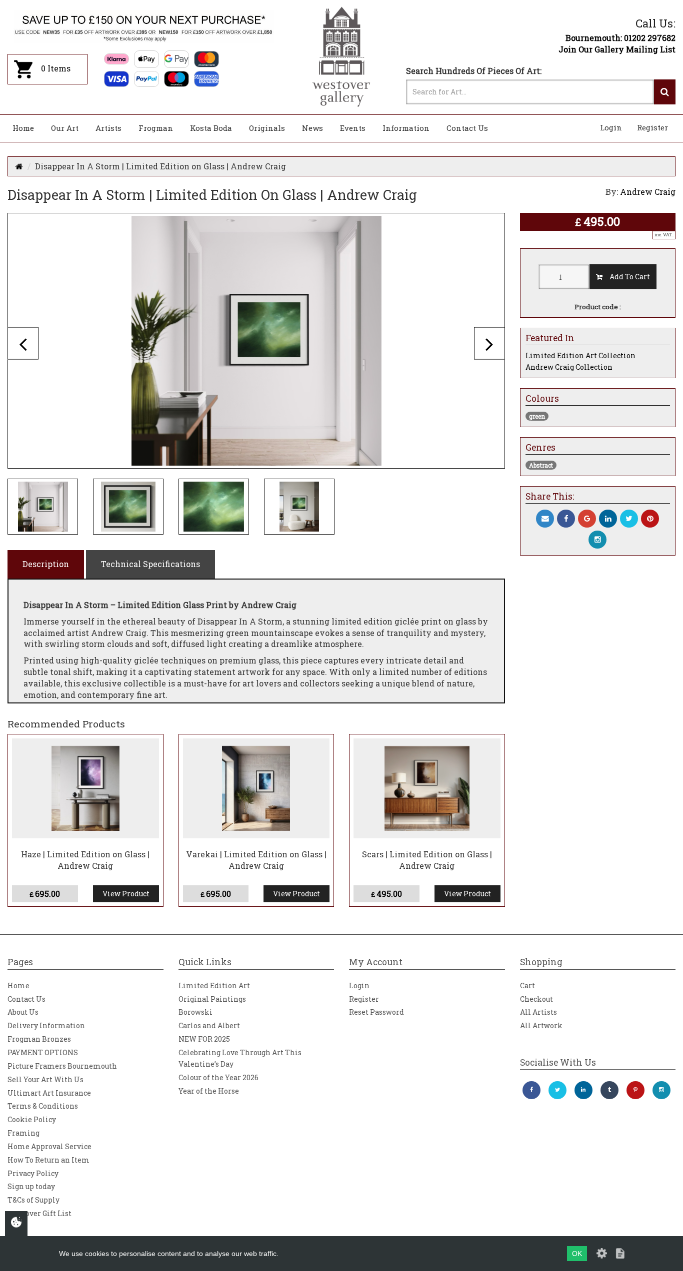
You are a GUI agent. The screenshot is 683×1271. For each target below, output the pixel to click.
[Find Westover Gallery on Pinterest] (635, 1090)
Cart (527, 985)
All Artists (538, 1012)
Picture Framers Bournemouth (62, 1066)
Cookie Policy (32, 1119)
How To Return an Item (49, 1160)
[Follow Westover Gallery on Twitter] (557, 1090)
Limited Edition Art (214, 985)
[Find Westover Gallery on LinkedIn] (583, 1090)
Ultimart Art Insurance (49, 1093)
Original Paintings (212, 999)
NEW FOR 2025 (204, 1039)
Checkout (536, 999)
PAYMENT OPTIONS (43, 1052)
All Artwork (541, 1025)
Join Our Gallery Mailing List (617, 49)
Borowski (195, 1012)
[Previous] (23, 343)
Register (652, 127)
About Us (23, 1012)
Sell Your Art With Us (46, 1079)
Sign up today (31, 1186)
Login (611, 127)
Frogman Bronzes (39, 1039)
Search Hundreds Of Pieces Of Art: (474, 70)
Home (23, 128)
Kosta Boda (211, 128)
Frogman (155, 128)
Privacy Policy (33, 1173)
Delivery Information (46, 1025)
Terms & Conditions (43, 1106)
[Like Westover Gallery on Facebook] (531, 1090)
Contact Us (467, 128)
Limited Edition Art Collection (581, 355)
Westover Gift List (40, 1213)
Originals (267, 128)
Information (406, 128)
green (537, 416)
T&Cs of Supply (34, 1200)
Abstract (541, 465)
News (312, 128)
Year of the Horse (208, 1091)
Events (353, 128)
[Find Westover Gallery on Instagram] (661, 1090)
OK (577, 1254)
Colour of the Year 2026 (218, 1077)
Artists (109, 128)
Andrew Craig (648, 191)
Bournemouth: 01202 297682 (621, 37)
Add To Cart (626, 276)
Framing (24, 1133)
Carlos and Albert (209, 1025)
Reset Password (376, 1012)
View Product (126, 893)
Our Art (64, 128)
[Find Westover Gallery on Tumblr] (609, 1090)
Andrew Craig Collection (569, 367)
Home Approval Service (50, 1146)
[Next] (489, 343)
